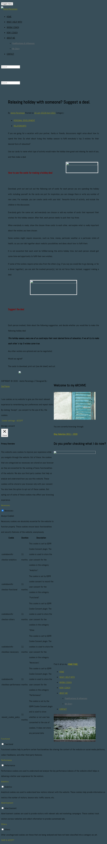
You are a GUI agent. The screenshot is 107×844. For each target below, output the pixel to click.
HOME (9, 16)
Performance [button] (6, 760)
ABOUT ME (11, 37)
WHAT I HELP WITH (14, 21)
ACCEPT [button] (20, 420)
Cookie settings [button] (8, 420)
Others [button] (4, 824)
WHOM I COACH (13, 27)
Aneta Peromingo (18, 112)
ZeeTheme (5, 386)
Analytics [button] (5, 781)
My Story (16, 48)
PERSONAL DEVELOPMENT (24, 120)
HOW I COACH (12, 32)
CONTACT (10, 54)
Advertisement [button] (7, 802)
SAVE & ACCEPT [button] (7, 840)
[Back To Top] (2, 393)
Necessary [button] (5, 505)
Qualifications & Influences (23, 43)
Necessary (8, 510)
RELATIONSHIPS (20, 125)
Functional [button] (5, 738)
